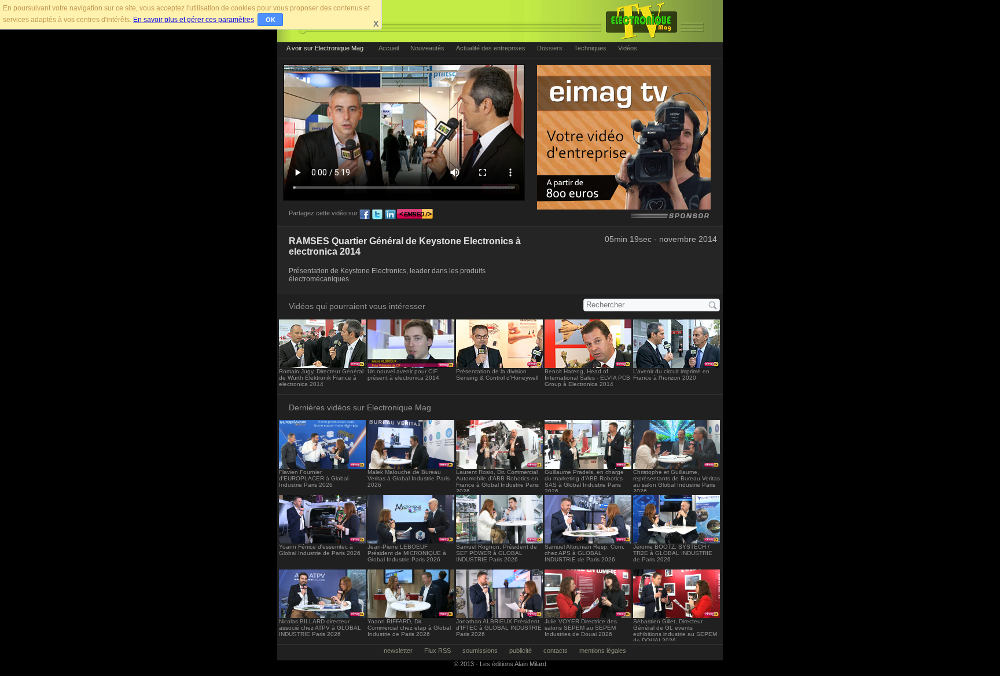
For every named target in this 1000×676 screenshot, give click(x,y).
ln (390, 215)
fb (364, 215)
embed (415, 215)
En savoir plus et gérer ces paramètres (193, 20)
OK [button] (270, 19)
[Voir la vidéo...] (322, 365)
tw (377, 215)
